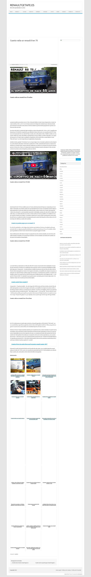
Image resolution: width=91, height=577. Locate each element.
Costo (52, 11)
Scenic (58, 11)
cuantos (16, 554)
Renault (17, 11)
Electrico (61, 194)
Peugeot (61, 215)
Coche (61, 175)
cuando (61, 185)
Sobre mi (71, 11)
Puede (61, 222)
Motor (61, 210)
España (61, 196)
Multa (61, 212)
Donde (61, 192)
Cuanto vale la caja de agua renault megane (45, 562)
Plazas (61, 217)
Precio (61, 219)
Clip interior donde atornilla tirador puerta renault (70, 271)
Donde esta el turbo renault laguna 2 (20, 562)
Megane (45, 11)
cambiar (61, 171)
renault (61, 224)
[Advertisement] (45, 25)
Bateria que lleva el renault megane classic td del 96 (70, 266)
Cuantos (31, 11)
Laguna (24, 11)
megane (61, 205)
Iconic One (66, 574)
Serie (61, 231)
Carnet (61, 173)
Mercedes (62, 208)
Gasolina (61, 199)
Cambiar (38, 11)
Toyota (61, 233)
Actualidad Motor (63, 166)
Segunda (61, 229)
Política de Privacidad (76, 570)
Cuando (64, 11)
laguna (61, 203)
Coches (61, 178)
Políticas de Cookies (66, 570)
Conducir (61, 180)
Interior (61, 201)
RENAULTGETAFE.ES (22, 5)
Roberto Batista (15, 64)
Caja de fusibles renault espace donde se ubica (69, 268)
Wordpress (80, 574)
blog (61, 169)
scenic (61, 226)
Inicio (11, 11)
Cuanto (61, 187)
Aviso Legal (58, 570)
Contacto (77, 11)
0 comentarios (54, 64)
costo (61, 182)
